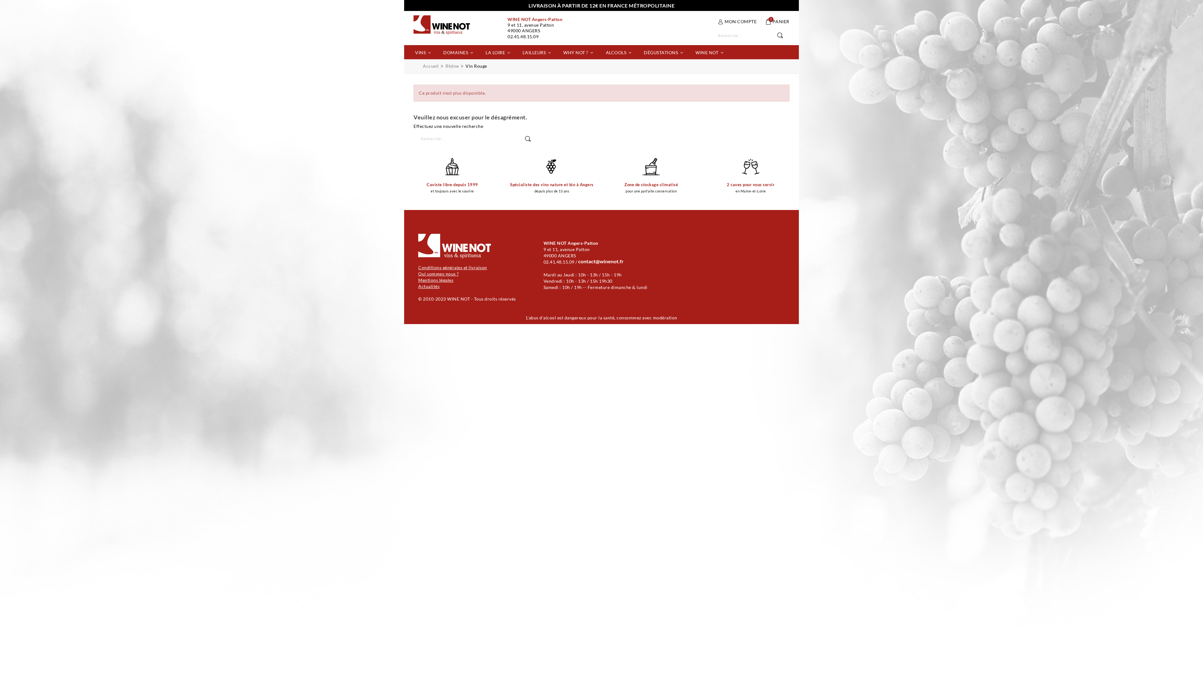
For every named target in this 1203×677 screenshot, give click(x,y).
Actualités (429, 286)
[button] (423, 52)
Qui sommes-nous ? (438, 273)
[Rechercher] (783, 35)
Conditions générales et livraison (452, 267)
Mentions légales (435, 280)
